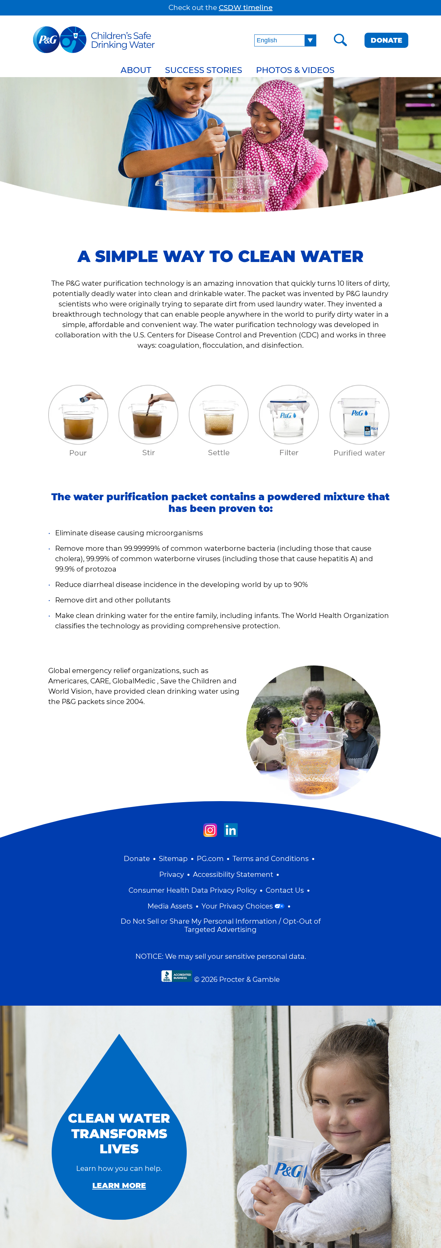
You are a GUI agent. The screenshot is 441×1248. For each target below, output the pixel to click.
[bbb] (176, 976)
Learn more (119, 1185)
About (136, 70)
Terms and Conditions (271, 858)
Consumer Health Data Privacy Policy (193, 890)
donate (386, 40)
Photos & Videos (295, 70)
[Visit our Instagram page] (210, 830)
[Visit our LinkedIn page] (231, 830)
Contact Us (285, 890)
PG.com (210, 858)
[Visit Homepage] (94, 40)
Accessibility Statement (233, 874)
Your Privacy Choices (237, 906)
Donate (137, 858)
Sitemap (173, 858)
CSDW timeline (246, 7)
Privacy (171, 874)
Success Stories (203, 70)
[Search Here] (340, 40)
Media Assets (170, 906)
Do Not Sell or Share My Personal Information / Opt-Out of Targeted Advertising (221, 925)
